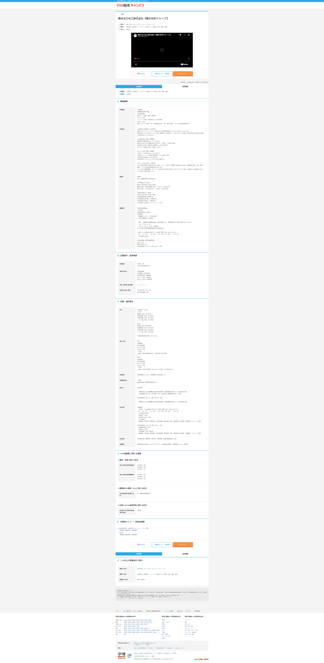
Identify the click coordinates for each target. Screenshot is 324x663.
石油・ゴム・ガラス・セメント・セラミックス (152, 568)
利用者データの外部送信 (163, 653)
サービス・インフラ (189, 628)
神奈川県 (150, 622)
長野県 (145, 624)
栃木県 (129, 622)
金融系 (163, 638)
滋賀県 (143, 579)
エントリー (183, 72)
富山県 (129, 624)
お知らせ (179, 611)
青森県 (129, 620)
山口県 (141, 630)
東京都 (145, 622)
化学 (138, 568)
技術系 (163, 626)
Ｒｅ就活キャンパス (138, 644)
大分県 (141, 632)
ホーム (118, 611)
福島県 (149, 620)
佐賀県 (129, 632)
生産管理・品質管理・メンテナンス (146, 574)
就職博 (147, 644)
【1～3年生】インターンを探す (132, 611)
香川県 (149, 630)
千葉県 (141, 622)
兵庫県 (137, 628)
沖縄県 (154, 632)
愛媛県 (153, 630)
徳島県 (145, 630)
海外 (125, 634)
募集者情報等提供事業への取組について (143, 656)
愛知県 (133, 626)
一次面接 (120, 532)
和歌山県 (146, 628)
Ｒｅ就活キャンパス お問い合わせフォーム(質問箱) (130, 598)
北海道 (125, 620)
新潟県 (125, 624)
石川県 (133, 624)
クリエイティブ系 (166, 636)
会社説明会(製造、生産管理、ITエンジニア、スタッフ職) (133, 528)
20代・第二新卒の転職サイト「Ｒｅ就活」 (144, 648)
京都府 (129, 628)
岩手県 (133, 620)
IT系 (163, 630)
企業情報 (138, 86)
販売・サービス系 (166, 622)
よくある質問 (173, 653)
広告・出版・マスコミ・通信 (191, 630)
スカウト (188, 611)
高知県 (157, 630)
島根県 (129, 630)
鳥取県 (125, 630)
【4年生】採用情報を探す (153, 611)
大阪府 (133, 628)
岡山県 (133, 630)
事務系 (163, 624)
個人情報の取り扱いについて (150, 653)
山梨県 (141, 624)
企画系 (163, 632)
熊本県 (137, 632)
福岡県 (125, 632)
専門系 (163, 628)
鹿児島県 (150, 632)
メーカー (187, 620)
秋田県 (141, 620)
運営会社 (136, 653)
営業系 (163, 620)
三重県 (137, 626)
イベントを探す (169, 611)
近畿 (138, 579)
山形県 (145, 620)
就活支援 (197, 611)
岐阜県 (125, 626)
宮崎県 (145, 632)
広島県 (137, 630)
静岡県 (129, 626)
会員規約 (141, 653)
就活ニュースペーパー (181, 648)
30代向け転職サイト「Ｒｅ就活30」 (164, 648)
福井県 (137, 624)
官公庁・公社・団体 (189, 634)
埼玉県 (137, 622)
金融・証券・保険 (189, 626)
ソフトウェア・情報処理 (190, 632)
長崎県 (133, 632)
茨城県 (125, 622)
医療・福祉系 (165, 634)
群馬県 (133, 622)
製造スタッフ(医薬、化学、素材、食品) (167, 574)
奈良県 (141, 628)
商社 (186, 622)
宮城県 (137, 620)
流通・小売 (187, 624)
